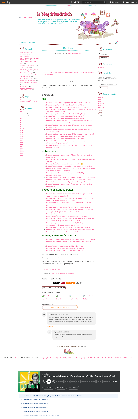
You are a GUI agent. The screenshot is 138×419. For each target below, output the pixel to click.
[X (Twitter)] (75, 2)
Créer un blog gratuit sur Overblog (53, 357)
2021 (21, 126)
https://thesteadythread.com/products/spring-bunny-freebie (70, 177)
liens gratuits (24, 56)
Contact (32, 42)
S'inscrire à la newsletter (54, 288)
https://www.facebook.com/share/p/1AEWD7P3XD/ (65, 118)
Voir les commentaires (51, 269)
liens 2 (100, 99)
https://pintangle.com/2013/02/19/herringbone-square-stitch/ (70, 239)
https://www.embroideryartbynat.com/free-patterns (67, 182)
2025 (21, 118)
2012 (21, 145)
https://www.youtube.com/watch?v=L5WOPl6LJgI (65, 248)
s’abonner (50, 387)
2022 (21, 124)
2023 (21, 122)
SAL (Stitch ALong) (26, 73)
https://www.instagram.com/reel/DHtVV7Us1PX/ (64, 250)
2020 (22, 128)
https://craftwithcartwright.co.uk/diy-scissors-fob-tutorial (70, 134)
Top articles (72, 357)
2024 (21, 120)
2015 (21, 138)
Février (23, 114)
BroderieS (69, 48)
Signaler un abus (93, 357)
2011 (21, 147)
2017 (21, 134)
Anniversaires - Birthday (28, 82)
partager (62, 387)
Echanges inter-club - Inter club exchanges (29, 75)
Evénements (24, 86)
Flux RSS (101, 67)
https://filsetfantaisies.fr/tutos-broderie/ (63, 164)
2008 (22, 153)
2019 (21, 130)
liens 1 (100, 101)
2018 (21, 132)
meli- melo (101, 103)
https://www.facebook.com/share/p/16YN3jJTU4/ (65, 116)
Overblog (83, 346)
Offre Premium (47, 359)
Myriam (17, 357)
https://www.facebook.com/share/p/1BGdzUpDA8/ (65, 114)
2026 (22, 112)
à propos (75, 387)
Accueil (23, 42)
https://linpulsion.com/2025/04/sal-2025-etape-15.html (68, 207)
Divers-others (25, 67)
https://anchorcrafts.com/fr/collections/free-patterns (68, 107)
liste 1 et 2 (101, 107)
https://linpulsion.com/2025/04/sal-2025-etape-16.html (68, 227)
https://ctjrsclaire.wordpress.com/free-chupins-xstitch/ (68, 103)
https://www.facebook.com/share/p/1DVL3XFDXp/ (65, 105)
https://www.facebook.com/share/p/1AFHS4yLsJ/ (65, 136)
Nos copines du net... (27, 78)
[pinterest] (78, 2)
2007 (22, 155)
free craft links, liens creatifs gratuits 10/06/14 (28, 100)
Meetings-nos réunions (27, 80)
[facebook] (71, 2)
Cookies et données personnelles (66, 359)
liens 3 (100, 97)
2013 (21, 143)
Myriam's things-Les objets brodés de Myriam (29, 70)
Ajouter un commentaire (60, 307)
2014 (21, 141)
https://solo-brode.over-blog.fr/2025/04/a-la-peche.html (68, 179)
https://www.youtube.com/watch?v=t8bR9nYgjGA (65, 246)
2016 (21, 136)
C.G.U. (104, 357)
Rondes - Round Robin (27, 65)
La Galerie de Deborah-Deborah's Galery (28, 89)
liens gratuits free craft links (63, 273)
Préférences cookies (88, 359)
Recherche (104, 58)
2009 (22, 151)
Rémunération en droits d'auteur (120, 357)
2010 (21, 149)
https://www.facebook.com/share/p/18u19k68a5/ (65, 138)
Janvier (23, 116)
